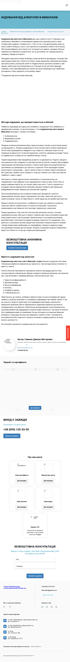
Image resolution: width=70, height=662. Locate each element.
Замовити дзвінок (12, 436)
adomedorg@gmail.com (49, 590)
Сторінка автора (23, 350)
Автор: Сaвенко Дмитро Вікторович (35, 339)
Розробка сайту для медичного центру (16, 646)
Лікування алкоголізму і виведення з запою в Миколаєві (27, 31)
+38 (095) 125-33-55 (16, 429)
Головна (3, 31)
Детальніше (35, 408)
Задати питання (48, 595)
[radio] (18, 345)
